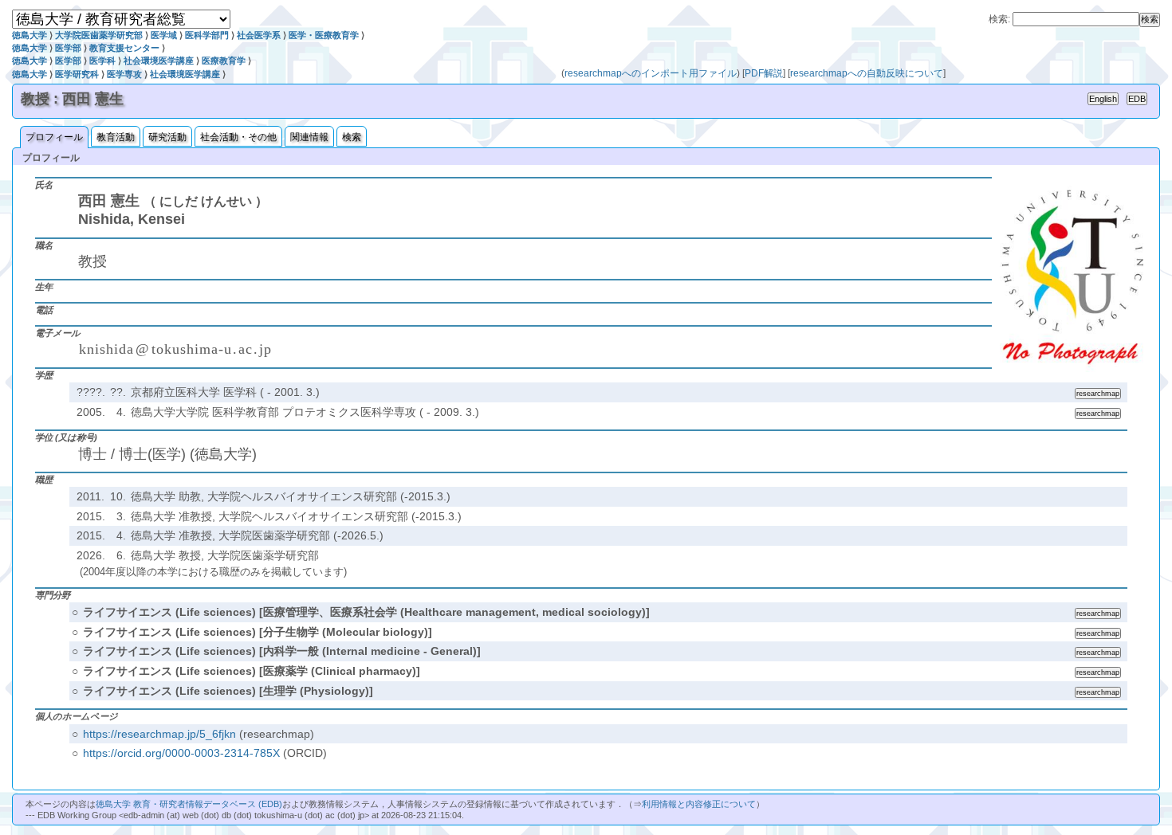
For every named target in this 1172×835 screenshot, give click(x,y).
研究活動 (167, 137)
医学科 (102, 60)
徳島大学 (29, 35)
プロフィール (54, 137)
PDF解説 (764, 73)
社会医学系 (259, 35)
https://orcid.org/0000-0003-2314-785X (181, 753)
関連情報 (309, 137)
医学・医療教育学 (324, 35)
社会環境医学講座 (159, 60)
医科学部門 (207, 35)
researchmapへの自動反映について (866, 73)
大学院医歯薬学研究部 (99, 35)
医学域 (164, 35)
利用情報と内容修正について (699, 804)
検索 (351, 137)
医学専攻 (124, 74)
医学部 (68, 48)
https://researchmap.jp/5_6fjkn (159, 733)
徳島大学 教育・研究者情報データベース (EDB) (189, 804)
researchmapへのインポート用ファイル (650, 73)
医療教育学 (224, 60)
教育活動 (115, 137)
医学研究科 (77, 74)
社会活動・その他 (238, 137)
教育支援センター (124, 48)
